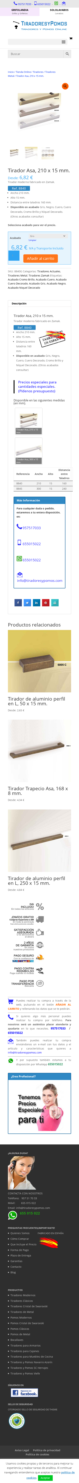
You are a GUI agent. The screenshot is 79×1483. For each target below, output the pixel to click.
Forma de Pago (19, 1250)
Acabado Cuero (45, 279)
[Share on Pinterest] (45, 605)
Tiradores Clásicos (21, 1301)
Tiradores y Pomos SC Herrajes (29, 1368)
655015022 (44, 4)
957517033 (24, 4)
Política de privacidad (46, 1450)
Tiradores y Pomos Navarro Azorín (31, 1362)
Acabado (15, 238)
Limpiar (32, 240)
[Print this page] (55, 605)
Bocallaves (16, 1340)
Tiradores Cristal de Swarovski (29, 1306)
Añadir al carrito (40, 258)
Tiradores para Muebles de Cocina (31, 1356)
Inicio (11, 72)
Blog (13, 1272)
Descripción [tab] (19, 303)
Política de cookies (37, 1454)
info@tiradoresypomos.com (39, 580)
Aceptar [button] (45, 1478)
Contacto (15, 1266)
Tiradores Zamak (39, 275)
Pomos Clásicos (19, 1329)
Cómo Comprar (19, 1238)
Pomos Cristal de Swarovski (27, 1323)
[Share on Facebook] (18, 605)
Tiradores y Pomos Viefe (25, 1373)
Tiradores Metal (17, 275)
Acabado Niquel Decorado (24, 287)
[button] (65, 86)
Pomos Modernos (21, 1317)
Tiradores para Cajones (24, 1351)
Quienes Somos (20, 1233)
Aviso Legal (22, 1450)
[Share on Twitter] (27, 605)
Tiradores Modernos (22, 1295)
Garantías (16, 1261)
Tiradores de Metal (22, 1312)
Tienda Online (23, 72)
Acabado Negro (56, 283)
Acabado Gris (37, 283)
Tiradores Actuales (48, 271)
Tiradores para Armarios (25, 1345)
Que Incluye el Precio (23, 1244)
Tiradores (38, 72)
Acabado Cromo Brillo (21, 279)
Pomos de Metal (20, 1334)
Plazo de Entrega (20, 1255)
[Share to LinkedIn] (36, 605)
